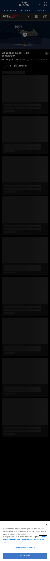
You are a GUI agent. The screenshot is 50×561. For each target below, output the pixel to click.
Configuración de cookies (25, 548)
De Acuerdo (25, 556)
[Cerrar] (47, 525)
